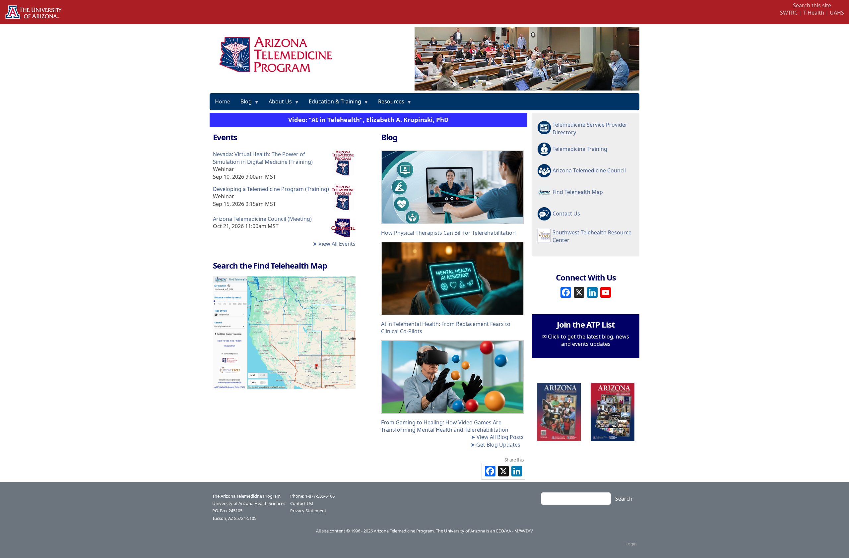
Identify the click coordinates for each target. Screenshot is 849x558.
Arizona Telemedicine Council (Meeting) (262, 218)
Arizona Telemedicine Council (589, 170)
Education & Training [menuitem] (332, 104)
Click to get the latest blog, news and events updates (588, 340)
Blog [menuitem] (243, 104)
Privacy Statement (308, 511)
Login (631, 544)
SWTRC (789, 12)
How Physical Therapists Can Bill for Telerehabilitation (448, 232)
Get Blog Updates (498, 444)
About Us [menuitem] (278, 104)
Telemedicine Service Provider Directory (590, 128)
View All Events (337, 243)
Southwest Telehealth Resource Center (592, 236)
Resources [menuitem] (388, 104)
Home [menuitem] (222, 101)
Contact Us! (301, 503)
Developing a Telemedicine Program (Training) (271, 189)
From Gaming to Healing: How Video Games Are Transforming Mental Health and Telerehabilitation (444, 426)
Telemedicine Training (580, 149)
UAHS (837, 12)
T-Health (813, 12)
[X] (579, 291)
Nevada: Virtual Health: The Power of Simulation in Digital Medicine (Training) (263, 158)
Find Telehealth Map (578, 192)
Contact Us (566, 213)
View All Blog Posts (500, 437)
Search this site (812, 5)
